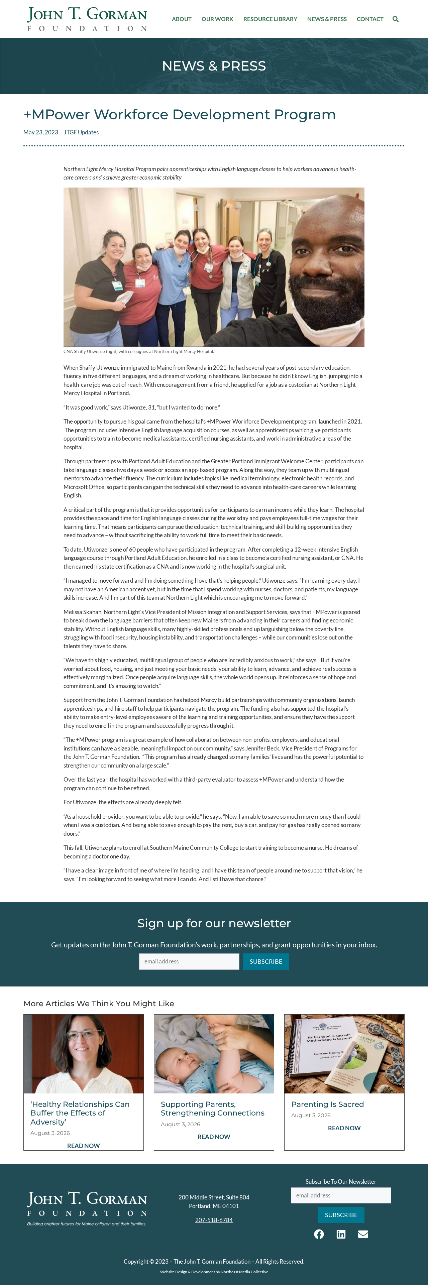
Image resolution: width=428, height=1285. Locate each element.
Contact (370, 18)
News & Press (327, 18)
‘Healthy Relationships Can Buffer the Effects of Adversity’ (80, 1113)
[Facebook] (319, 1234)
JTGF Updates (81, 132)
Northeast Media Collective (244, 1271)
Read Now (83, 1145)
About (182, 18)
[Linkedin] (341, 1234)
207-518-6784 (214, 1219)
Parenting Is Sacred (327, 1104)
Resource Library (270, 18)
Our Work (217, 18)
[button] (395, 18)
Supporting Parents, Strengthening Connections (212, 1109)
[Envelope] (363, 1234)
